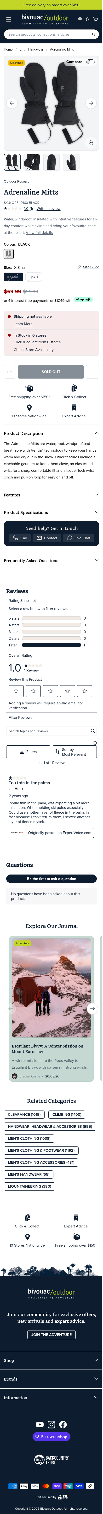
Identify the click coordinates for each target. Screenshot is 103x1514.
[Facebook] (63, 1424)
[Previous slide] (12, 103)
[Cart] (95, 19)
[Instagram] (51, 1424)
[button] (16, 691)
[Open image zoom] (91, 143)
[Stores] (80, 19)
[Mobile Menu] (8, 19)
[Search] (93, 34)
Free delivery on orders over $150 (51, 4)
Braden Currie (29, 1076)
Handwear (35, 49)
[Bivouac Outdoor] (45, 19)
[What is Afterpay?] (83, 299)
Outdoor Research (17, 181)
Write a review (49, 208)
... (20, 49)
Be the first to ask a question (51, 878)
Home (8, 49)
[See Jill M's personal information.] (22, 789)
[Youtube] (40, 1424)
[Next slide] (91, 103)
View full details (39, 232)
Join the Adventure (51, 1334)
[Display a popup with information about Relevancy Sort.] (95, 743)
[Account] (87, 19)
